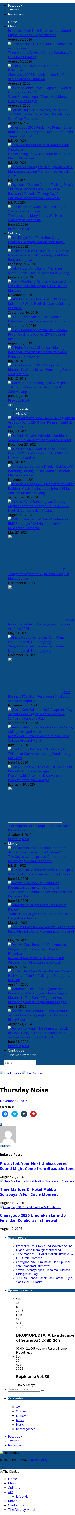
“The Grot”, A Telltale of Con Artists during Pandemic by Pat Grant (39, 753)
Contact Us (16, 1050)
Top (3, 1467)
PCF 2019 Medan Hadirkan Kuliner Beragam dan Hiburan (38, 319)
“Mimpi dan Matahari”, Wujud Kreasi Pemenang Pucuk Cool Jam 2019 (39, 369)
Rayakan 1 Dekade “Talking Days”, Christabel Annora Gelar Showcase (34, 195)
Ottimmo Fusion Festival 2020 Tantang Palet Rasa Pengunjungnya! (38, 255)
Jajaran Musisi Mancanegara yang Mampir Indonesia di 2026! (40, 171)
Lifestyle (22, 409)
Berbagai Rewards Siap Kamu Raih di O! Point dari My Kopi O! (37, 354)
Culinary (14, 233)
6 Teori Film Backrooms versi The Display (39, 874)
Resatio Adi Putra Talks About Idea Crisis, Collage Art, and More (39, 738)
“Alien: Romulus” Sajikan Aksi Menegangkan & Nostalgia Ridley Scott (39, 1015)
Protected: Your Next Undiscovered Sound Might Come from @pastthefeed (39, 32)
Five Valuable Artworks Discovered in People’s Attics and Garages (35, 777)
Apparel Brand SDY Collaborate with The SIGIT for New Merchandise (39, 453)
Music (12, 26)
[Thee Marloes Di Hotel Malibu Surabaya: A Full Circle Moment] (37, 1181)
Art (10, 405)
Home (12, 22)
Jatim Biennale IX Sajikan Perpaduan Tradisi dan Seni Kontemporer (39, 696)
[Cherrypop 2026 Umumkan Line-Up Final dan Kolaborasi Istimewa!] (30, 1207)
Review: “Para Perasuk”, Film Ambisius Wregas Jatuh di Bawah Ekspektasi (36, 960)
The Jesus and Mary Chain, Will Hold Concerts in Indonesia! (35, 217)
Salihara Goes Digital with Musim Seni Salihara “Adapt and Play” (36, 716)
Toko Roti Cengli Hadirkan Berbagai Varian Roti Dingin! (36, 239)
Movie (12, 843)
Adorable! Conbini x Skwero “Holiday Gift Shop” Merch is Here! (39, 437)
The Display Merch (22, 1055)
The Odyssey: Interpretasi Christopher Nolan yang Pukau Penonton (37, 858)
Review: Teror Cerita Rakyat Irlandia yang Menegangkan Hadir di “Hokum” (41, 931)
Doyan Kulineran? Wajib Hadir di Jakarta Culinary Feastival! (39, 303)
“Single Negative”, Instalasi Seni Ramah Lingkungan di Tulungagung (37, 648)
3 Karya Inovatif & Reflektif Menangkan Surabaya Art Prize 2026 (41, 624)
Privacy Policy (38, 1460)
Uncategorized (25, 1429)
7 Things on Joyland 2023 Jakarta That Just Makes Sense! (38, 574)
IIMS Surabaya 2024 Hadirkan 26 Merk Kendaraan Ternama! (37, 525)
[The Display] (21, 1073)
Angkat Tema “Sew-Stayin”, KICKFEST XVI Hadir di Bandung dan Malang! (38, 508)
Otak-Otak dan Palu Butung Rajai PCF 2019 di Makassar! (40, 286)
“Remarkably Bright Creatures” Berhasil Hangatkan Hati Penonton (38, 916)
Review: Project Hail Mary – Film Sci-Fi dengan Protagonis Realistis (39, 975)
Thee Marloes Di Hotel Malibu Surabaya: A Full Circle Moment (29, 1192)
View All (21, 413)
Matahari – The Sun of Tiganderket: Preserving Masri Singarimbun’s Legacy (37, 999)
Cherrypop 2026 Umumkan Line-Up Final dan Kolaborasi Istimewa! (38, 76)
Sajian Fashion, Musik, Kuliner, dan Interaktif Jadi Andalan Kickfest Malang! (41, 488)
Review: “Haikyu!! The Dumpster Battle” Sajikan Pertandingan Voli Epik (37, 1035)
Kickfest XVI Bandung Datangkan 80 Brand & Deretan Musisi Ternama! (40, 470)
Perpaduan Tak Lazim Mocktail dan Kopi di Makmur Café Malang (40, 387)
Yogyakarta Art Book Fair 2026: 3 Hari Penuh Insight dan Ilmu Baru (41, 422)
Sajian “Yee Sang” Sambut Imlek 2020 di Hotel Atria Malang (38, 270)
